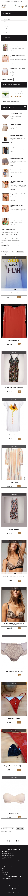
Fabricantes (7, 13)
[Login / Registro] (19, 5)
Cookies (14, 889)
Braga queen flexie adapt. (17, 158)
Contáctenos (5, 874)
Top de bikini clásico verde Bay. (18, 218)
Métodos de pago (6, 868)
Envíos (3, 870)
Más (2, 242)
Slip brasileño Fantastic (16, 113)
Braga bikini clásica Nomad (17, 194)
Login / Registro (12, 876)
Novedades (7, 38)
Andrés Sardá (7, 19)
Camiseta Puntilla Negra (16, 135)
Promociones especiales (12, 85)
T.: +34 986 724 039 (5, 1)
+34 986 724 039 (7, 857)
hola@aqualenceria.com (16, 1)
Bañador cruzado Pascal (16, 44)
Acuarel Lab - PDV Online (14, 892)
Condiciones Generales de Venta (9, 866)
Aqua (5, 23)
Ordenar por (4, 245)
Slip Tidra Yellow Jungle (16, 91)
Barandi (5, 28)
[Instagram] (17, 841)
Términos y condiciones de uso (9, 865)
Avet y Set (6, 26)
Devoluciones (5, 872)
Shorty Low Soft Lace (16, 147)
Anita (5, 21)
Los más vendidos (9, 107)
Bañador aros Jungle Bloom (17, 169)
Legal (14, 887)
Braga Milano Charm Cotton (17, 68)
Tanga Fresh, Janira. (15, 124)
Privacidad (14, 888)
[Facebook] (10, 841)
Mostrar (3, 248)
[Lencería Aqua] (3, 6)
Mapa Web (14, 891)
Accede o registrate (6, 878)
